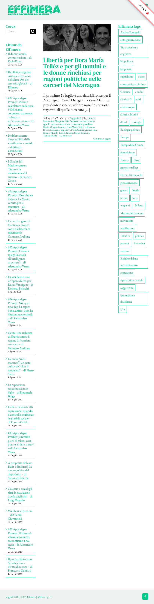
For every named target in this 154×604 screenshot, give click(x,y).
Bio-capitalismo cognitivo (129, 50)
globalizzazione (128, 183)
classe (141, 76)
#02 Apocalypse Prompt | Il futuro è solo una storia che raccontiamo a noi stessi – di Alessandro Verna (20, 538)
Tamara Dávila (50, 135)
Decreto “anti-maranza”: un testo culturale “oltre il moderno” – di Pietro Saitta (21, 366)
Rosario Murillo (50, 132)
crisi (138, 99)
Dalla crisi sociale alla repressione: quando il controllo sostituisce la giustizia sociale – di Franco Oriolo (21, 414)
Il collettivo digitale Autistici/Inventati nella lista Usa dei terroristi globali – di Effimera (20, 79)
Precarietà (139, 243)
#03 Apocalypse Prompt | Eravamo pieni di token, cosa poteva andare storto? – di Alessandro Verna (21, 442)
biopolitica (126, 61)
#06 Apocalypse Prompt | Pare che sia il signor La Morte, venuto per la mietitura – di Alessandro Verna (20, 200)
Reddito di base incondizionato (129, 261)
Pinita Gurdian (78, 129)
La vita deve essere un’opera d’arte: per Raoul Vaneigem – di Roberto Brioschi (20, 282)
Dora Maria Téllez (75, 127)
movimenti (126, 221)
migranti (125, 205)
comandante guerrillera (81, 124)
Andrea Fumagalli (130, 32)
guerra (123, 190)
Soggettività (75, 118)
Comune (125, 92)
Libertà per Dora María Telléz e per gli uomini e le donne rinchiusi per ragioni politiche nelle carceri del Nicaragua (74, 72)
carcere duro (64, 124)
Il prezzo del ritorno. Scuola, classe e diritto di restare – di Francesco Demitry (20, 564)
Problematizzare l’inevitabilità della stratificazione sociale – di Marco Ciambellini (20, 143)
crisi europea (127, 107)
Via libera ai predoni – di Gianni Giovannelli (20, 515)
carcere (54, 124)
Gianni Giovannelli (131, 175)
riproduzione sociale (131, 280)
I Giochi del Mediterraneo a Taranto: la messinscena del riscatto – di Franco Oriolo (19, 171)
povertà (124, 243)
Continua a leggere (102, 138)
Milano (139, 205)
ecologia (136, 122)
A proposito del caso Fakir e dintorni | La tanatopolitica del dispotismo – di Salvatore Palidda (20, 470)
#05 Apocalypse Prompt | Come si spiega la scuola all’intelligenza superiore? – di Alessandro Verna (18, 256)
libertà (46, 129)
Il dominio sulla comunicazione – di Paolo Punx (20, 57)
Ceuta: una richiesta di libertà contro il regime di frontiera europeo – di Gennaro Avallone (20, 340)
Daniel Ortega (49, 127)
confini (139, 92)
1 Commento (65, 135)
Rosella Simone (66, 132)
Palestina (125, 236)
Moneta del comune (131, 213)
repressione (91, 129)
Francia (124, 160)
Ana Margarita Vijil (59, 121)
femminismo (127, 152)
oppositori (65, 129)
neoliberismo (127, 228)
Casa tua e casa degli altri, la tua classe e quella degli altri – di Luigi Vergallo (20, 494)
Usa (122, 309)
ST (50, 597)
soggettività (126, 288)
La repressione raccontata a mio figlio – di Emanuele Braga (20, 390)
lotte (135, 198)
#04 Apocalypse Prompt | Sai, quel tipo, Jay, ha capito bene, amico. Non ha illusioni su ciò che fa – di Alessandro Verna (20, 310)
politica (139, 236)
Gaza (136, 160)
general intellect (129, 167)
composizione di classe (133, 84)
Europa (124, 137)
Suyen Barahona (81, 132)
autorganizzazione (130, 40)
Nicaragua (55, 129)
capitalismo (126, 76)
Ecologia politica (130, 130)
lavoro (124, 198)
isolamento (89, 127)
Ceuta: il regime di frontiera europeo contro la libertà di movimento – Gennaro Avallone (19, 228)
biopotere (125, 69)
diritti (123, 122)
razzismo (125, 251)
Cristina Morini (129, 114)
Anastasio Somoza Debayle (81, 121)
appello (46, 124)
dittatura (61, 127)
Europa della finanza (131, 145)
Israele (135, 190)
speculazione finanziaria (127, 298)
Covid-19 (125, 99)
